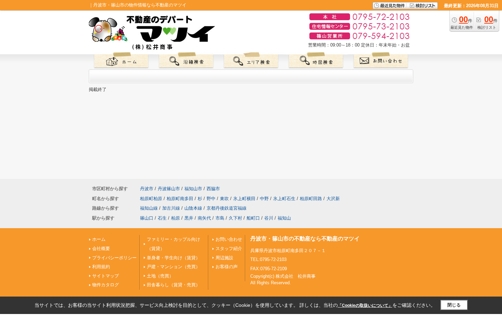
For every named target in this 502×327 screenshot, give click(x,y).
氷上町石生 (284, 198)
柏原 (175, 218)
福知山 (284, 218)
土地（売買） (160, 275)
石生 (162, 218)
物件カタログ (105, 284)
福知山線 (149, 208)
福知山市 (193, 188)
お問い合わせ (228, 239)
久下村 (235, 218)
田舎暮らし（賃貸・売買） (173, 284)
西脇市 (213, 188)
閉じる (454, 305)
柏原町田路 (311, 198)
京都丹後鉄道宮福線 (227, 208)
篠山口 (146, 218)
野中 (211, 198)
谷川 (268, 218)
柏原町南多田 (180, 198)
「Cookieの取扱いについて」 (365, 305)
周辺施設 (224, 257)
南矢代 (204, 218)
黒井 (188, 218)
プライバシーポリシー (114, 257)
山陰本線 (193, 208)
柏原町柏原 (151, 198)
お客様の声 (226, 266)
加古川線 (171, 208)
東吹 (224, 198)
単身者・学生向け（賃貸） (173, 257)
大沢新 (333, 198)
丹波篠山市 (169, 188)
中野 (264, 198)
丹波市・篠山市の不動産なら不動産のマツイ (305, 238)
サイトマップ (105, 275)
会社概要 (101, 248)
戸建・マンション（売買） (173, 266)
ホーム (99, 239)
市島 (219, 218)
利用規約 (101, 266)
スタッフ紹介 (228, 248)
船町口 (253, 218)
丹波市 (146, 188)
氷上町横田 (244, 198)
